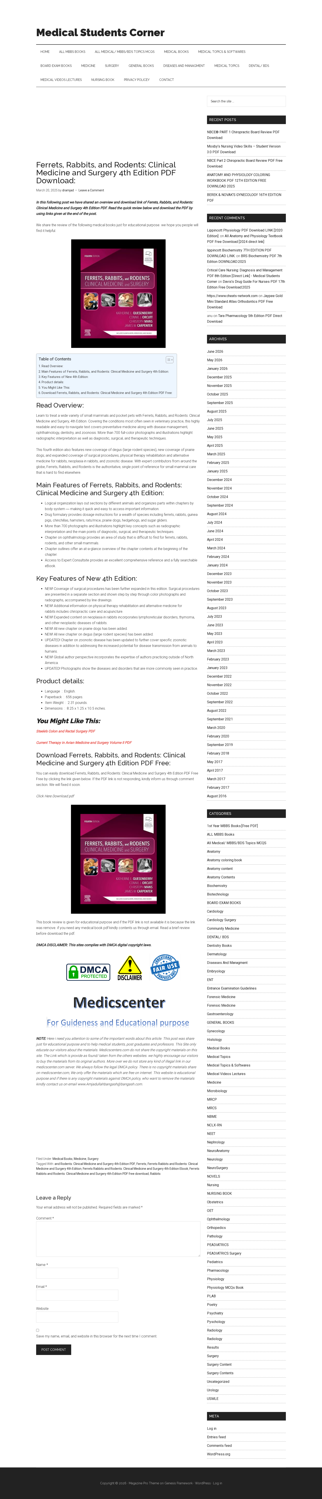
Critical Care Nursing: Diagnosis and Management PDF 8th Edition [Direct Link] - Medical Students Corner (244, 276)
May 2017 (214, 762)
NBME (212, 1116)
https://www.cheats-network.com (232, 296)
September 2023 (220, 599)
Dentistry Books (219, 946)
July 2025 (214, 420)
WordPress (203, 1483)
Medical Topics (218, 1057)
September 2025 (220, 403)
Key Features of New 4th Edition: (65, 377)
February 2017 (218, 787)
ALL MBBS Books (220, 834)
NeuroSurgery (217, 1168)
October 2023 (217, 591)
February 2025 (218, 463)
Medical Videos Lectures (226, 1074)
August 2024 (216, 514)
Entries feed (216, 1437)
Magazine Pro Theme (144, 1483)
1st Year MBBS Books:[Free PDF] (232, 826)
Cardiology (215, 911)
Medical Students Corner (100, 32)
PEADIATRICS (218, 1245)
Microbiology (217, 1091)
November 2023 (219, 582)
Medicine (80, 1159)
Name (42, 1265)
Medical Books (63, 1159)
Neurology (215, 1159)
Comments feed (219, 1446)
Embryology (216, 971)
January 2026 (217, 369)
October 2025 (217, 394)
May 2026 (214, 360)
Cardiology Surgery (221, 920)
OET (210, 1211)
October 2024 (217, 497)
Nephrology (216, 1142)
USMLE (212, 1399)
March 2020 (216, 728)
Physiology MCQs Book (225, 1287)
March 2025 (216, 454)
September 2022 (220, 702)
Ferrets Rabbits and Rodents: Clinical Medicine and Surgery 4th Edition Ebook (135, 1168)
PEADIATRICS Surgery (224, 1253)
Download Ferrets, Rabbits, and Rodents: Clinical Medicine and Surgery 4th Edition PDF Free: (107, 393)
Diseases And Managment (227, 963)
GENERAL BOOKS (220, 1022)
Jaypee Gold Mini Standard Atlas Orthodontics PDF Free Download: (245, 301)
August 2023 (216, 608)
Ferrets (141, 1164)
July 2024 (214, 522)
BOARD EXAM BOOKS (224, 903)
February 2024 (218, 557)
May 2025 (214, 437)
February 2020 (218, 736)
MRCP (212, 1099)
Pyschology (216, 1322)
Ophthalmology (218, 1219)
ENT (210, 980)
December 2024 (219, 480)
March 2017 (216, 779)
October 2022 (217, 693)
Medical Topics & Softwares (228, 1065)
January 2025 (217, 471)
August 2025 (216, 411)
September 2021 (220, 719)
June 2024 (215, 531)
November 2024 (219, 488)
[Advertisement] (118, 128)
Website (42, 1309)
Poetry (212, 1305)
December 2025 (219, 377)
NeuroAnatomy (218, 1151)
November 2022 (219, 685)
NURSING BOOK (219, 1193)
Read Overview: (52, 366)
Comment (45, 1218)
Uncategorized (218, 1382)
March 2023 (216, 651)
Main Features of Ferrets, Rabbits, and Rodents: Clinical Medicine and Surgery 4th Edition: (105, 372)
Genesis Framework (179, 1483)
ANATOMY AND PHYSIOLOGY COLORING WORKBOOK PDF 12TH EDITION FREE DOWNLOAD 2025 (238, 180)
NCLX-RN (214, 1125)
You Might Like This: (56, 388)
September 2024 (220, 505)
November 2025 (219, 386)
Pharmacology (218, 1270)
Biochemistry (217, 886)
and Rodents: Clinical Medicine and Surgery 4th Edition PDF (95, 1164)
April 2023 (215, 642)
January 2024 (217, 565)
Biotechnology (218, 894)
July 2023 (214, 616)
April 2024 (215, 540)
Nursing (213, 1185)
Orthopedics (216, 1228)
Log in (211, 1428)
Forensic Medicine (221, 997)
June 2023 (215, 625)
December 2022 (219, 676)
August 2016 (216, 796)
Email (41, 1287)
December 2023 (219, 574)
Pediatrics (215, 1262)
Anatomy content (220, 869)
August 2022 (216, 711)
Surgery (93, 1159)
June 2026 (215, 351)
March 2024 (216, 548)
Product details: (53, 382)
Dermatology (217, 954)
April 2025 (215, 445)
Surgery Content (219, 1364)
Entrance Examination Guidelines (232, 988)
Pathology (215, 1236)
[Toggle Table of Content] (167, 359)
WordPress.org (218, 1454)
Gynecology (216, 1031)
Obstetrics (215, 1202)
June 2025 (215, 428)
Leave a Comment (91, 190)
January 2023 (217, 668)
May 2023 (214, 634)
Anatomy (213, 851)
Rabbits (155, 1173)
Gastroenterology (220, 1014)
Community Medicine (223, 928)
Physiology (215, 1279)
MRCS (212, 1108)
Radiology (214, 1330)
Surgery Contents (220, 1373)
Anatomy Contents (221, 877)
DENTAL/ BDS (218, 937)
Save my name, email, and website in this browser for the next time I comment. (96, 1336)
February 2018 (218, 753)
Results (213, 1347)
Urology (213, 1390)
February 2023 (218, 659)
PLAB (211, 1296)
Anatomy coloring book (224, 860)
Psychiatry (215, 1313)
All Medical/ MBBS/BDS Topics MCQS (236, 843)
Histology (214, 1040)
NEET (211, 1134)
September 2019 (220, 745)
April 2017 (215, 770)
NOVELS (213, 1176)
